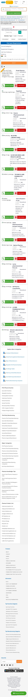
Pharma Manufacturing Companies (10, 456)
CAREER (7, 556)
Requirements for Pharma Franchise (8, 491)
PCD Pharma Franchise (7, 446)
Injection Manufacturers (11, 647)
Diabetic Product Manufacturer (9, 430)
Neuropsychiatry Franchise (8, 405)
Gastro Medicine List (7, 511)
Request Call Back (19, 693)
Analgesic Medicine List (7, 513)
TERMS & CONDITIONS (10, 560)
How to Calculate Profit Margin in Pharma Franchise (9, 483)
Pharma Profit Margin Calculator (14, 572)
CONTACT (8, 554)
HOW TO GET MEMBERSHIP (11, 583)
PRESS (7, 597)
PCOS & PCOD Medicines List (8, 536)
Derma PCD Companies (11, 620)
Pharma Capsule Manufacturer (9, 438)
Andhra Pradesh (22, 39)
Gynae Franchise (6, 403)
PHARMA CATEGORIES (10, 586)
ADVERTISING (8, 592)
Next (14, 63)
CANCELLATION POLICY (10, 565)
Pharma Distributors (10, 627)
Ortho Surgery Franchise (7, 408)
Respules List (5, 523)
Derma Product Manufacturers (12, 643)
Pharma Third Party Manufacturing (10, 418)
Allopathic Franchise (6, 393)
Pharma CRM (8, 2)
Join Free (16, 2)
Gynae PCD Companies (10, 615)
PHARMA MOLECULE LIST (11, 588)
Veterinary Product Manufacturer (10, 428)
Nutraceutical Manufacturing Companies (8, 463)
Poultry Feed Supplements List (9, 531)
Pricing (3, 2)
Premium (20, 36)
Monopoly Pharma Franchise (12, 613)
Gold (15, 36)
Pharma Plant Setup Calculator (13, 574)
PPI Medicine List (6, 518)
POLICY (7, 558)
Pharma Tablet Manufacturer (9, 435)
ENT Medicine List (6, 516)
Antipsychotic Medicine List (8, 508)
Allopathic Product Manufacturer (9, 423)
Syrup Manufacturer (7, 433)
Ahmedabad (5, 39)
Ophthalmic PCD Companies (12, 611)
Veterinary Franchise (7, 398)
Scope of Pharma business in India (10, 494)
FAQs (7, 595)
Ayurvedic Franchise (6, 390)
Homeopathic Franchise (7, 395)
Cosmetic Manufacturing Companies (7, 459)
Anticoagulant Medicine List (8, 538)
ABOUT (7, 552)
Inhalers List (5, 526)
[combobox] (14, 9)
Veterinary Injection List (7, 506)
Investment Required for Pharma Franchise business (9, 487)
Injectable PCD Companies (11, 609)
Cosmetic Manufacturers (11, 645)
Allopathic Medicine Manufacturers (13, 641)
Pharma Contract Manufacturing (9, 451)
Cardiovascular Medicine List (8, 533)
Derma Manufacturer (7, 425)
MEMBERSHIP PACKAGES (11, 567)
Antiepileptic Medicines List (8, 528)
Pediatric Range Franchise (8, 410)
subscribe (19, 661)
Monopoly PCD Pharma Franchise (10, 453)
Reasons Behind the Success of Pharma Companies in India (9, 497)
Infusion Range (5, 521)
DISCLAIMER (8, 563)
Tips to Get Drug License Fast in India (9, 479)
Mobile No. (3, 54)
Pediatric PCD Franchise (11, 622)
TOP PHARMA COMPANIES (11, 590)
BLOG (7, 581)
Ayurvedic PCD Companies (11, 624)
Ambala (13, 39)
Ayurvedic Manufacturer (7, 420)
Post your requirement (14, 13)
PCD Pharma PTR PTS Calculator (13, 569)
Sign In (23, 2)
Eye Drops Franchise (10, 607)
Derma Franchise (6, 400)
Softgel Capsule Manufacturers (12, 639)
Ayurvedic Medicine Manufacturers (13, 636)
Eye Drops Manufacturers (8, 466)
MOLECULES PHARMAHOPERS (12, 599)
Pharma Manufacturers (11, 650)
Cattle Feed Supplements (8, 541)
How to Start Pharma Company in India (10, 475)
